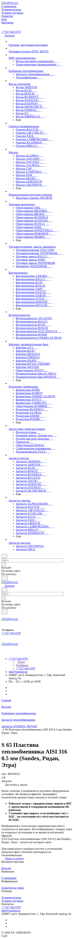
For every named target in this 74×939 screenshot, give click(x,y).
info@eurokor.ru (18, 671)
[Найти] (4, 578)
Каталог (6, 868)
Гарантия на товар (12, 887)
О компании (9, 878)
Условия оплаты (11, 897)
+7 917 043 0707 (11, 31)
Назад (21, 661)
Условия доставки (12, 900)
